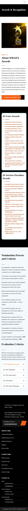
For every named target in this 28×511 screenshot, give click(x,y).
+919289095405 (10, 424)
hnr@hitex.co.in (9, 499)
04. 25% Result (8, 380)
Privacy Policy (5, 448)
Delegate (4, 445)
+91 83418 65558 (9, 502)
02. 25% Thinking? (9, 369)
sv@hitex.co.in (8, 491)
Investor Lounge (6, 472)
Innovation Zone (6, 461)
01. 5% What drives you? (11, 364)
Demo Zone (4, 465)
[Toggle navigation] (24, 2)
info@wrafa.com (9, 483)
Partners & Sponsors (7, 441)
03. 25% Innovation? (9, 375)
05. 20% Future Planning (11, 386)
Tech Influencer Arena (7, 468)
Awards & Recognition (7, 434)
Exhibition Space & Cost (8, 437)
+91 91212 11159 (9, 494)
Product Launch (5, 458)
